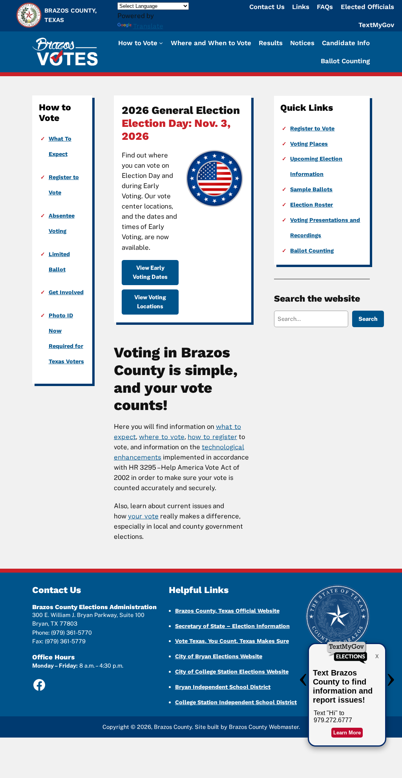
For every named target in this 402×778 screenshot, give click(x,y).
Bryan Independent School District (222, 687)
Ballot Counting (312, 250)
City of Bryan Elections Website (218, 656)
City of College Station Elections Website (232, 671)
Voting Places (309, 144)
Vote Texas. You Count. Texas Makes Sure (232, 641)
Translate (148, 26)
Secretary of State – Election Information (232, 626)
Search (368, 318)
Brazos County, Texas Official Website (227, 611)
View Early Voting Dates (150, 272)
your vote (143, 516)
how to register (212, 437)
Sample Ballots (311, 189)
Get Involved (66, 292)
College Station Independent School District (236, 702)
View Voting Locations (150, 301)
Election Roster (311, 204)
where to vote (162, 437)
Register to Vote (312, 128)
